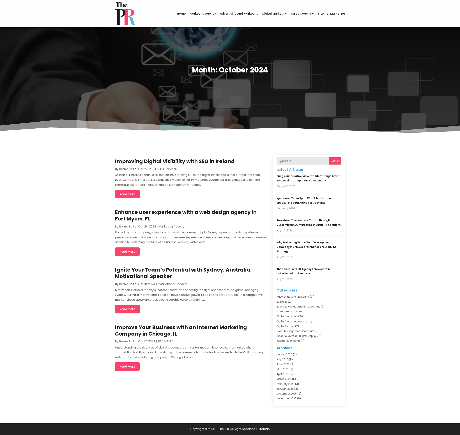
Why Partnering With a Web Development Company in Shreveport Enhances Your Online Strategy (306, 247)
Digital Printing (285, 326)
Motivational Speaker (173, 284)
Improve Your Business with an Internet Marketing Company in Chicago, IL (181, 330)
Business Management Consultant (298, 306)
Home (181, 14)
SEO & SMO (165, 341)
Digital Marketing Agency (292, 321)
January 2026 (285, 389)
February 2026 (285, 384)
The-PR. (223, 429)
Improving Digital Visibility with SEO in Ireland (175, 161)
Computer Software (289, 311)
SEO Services (167, 169)
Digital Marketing (274, 14)
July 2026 (282, 359)
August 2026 (284, 354)
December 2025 (287, 393)
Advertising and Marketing (239, 14)
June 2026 (283, 364)
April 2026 (283, 374)
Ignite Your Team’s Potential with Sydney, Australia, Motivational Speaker (183, 273)
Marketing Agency (203, 14)
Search (335, 161)
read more (127, 194)
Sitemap (264, 429)
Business (282, 302)
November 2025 (286, 398)
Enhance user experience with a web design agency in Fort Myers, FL (186, 215)
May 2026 (283, 369)
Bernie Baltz (127, 169)
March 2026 (284, 379)
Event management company (296, 331)
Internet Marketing (331, 14)
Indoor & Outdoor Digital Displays (297, 336)
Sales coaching (302, 14)
